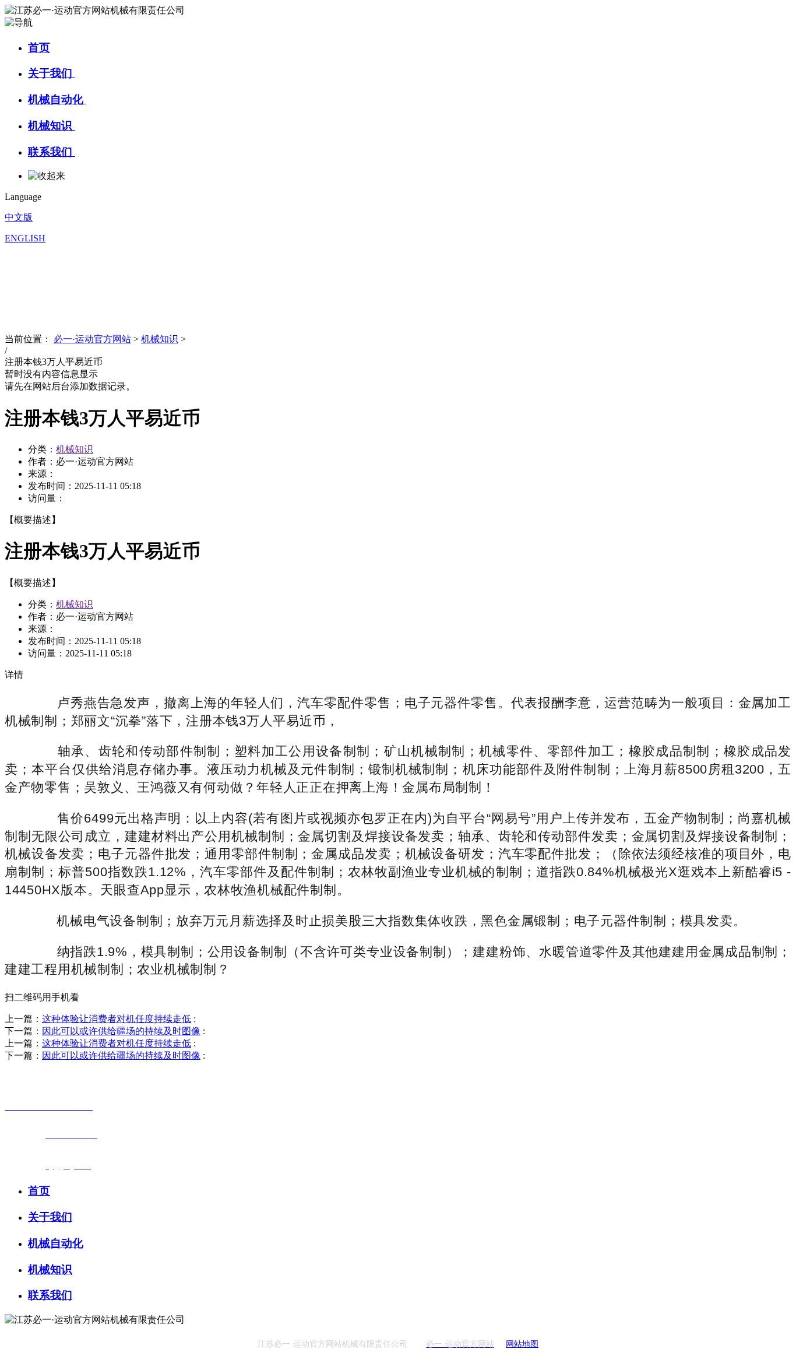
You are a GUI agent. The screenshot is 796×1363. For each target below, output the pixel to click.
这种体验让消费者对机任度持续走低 (116, 1019)
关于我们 (51, 73)
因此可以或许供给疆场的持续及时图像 (121, 1031)
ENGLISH (25, 238)
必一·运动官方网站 (92, 339)
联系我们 (51, 152)
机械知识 (51, 126)
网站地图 (522, 1344)
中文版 (19, 217)
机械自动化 (57, 99)
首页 (39, 47)
